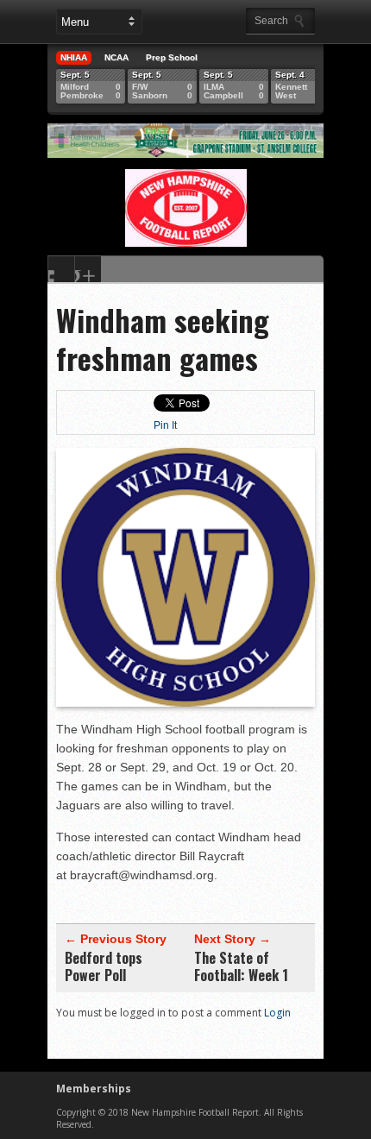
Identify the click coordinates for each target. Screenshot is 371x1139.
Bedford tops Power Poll (103, 966)
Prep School (172, 57)
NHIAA (73, 57)
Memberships (93, 1088)
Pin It (165, 425)
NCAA (116, 57)
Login (277, 1012)
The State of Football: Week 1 (241, 966)
